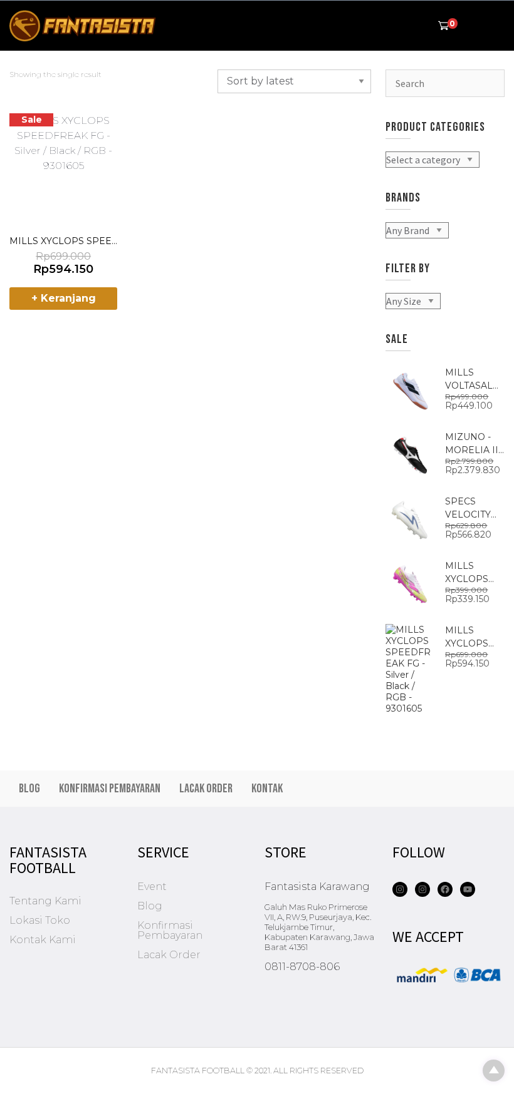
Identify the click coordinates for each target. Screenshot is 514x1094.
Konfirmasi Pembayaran (109, 788)
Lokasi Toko (39, 920)
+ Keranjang (63, 298)
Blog (29, 788)
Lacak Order (206, 788)
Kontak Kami (42, 940)
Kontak (267, 788)
